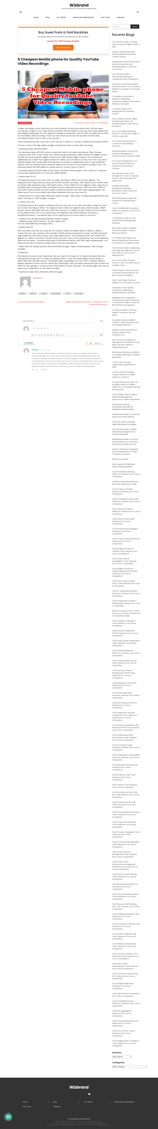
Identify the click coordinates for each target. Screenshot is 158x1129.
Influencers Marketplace (83, 17)
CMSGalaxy (71, 1121)
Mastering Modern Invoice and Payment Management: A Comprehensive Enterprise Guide (126, 153)
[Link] (56, 335)
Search (134, 26)
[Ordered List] (44, 335)
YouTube (78, 293)
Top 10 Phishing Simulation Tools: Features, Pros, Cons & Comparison (125, 916)
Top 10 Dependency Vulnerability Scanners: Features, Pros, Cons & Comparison (126, 757)
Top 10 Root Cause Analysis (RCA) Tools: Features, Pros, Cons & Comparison (126, 583)
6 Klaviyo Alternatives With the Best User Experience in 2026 (125, 482)
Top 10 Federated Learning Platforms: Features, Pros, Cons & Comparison (126, 474)
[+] (63, 335)
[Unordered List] (47, 335)
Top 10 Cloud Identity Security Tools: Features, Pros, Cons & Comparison (124, 663)
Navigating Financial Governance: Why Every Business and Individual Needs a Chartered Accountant (126, 65)
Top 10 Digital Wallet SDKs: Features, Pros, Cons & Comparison (123, 986)
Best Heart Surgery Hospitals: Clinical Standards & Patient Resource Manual (124, 230)
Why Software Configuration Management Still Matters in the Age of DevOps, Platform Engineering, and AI (125, 344)
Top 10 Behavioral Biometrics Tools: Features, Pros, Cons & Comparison (124, 946)
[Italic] (35, 335)
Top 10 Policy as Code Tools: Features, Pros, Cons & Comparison (123, 777)
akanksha (104, 123)
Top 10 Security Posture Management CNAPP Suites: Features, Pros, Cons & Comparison (124, 674)
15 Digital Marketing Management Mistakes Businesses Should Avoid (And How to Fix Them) (124, 189)
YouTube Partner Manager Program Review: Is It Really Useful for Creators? (123, 374)
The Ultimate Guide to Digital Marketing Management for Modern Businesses (124, 431)
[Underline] (38, 335)
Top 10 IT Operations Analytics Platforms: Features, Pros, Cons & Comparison (126, 593)
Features (120, 17)
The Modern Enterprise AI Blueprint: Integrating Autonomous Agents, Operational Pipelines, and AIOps (126, 100)
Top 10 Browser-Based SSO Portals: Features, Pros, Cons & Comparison (125, 633)
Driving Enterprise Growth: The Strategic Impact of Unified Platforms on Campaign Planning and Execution (126, 386)
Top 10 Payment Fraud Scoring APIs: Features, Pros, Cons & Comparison (125, 976)
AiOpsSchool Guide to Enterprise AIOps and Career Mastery (126, 415)
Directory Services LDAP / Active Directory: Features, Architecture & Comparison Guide (126, 613)
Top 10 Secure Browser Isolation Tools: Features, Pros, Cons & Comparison (125, 896)
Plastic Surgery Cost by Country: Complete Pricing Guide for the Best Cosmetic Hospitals (125, 272)
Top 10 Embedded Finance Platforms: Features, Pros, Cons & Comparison (126, 1003)
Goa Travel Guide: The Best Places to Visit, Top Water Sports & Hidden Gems (126, 262)
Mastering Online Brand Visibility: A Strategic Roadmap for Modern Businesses (126, 354)
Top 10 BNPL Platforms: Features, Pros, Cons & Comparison (125, 994)
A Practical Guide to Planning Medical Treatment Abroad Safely (124, 312)
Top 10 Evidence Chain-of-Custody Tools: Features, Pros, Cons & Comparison (124, 551)
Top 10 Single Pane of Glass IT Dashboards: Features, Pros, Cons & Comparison (126, 603)
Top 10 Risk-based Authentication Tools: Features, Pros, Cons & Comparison (125, 966)
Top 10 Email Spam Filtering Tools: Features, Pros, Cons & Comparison (126, 926)
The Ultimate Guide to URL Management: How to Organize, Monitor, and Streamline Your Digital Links (125, 177)
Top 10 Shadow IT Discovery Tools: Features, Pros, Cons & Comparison (124, 623)
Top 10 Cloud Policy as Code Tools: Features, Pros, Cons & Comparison (124, 804)
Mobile (22, 293)
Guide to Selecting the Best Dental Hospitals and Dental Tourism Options (124, 54)
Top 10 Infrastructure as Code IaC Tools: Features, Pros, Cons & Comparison (125, 794)
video (68, 293)
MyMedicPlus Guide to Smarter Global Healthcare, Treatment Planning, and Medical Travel (125, 441)
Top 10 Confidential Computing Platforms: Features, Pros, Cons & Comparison (126, 210)
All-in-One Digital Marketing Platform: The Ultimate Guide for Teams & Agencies (126, 133)
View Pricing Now (63, 47)
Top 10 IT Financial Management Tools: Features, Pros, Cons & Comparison (125, 844)
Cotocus (79, 1125)
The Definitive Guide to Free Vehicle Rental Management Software (124, 220)
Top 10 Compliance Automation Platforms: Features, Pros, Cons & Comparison (126, 501)
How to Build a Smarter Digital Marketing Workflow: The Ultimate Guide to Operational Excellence (125, 122)
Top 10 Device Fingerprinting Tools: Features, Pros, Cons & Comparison (124, 936)
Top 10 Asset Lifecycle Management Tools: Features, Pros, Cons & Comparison (124, 854)
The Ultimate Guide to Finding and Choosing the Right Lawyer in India (126, 44)
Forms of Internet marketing (32, 302)
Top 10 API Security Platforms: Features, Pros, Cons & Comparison (124, 705)
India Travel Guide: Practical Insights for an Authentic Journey (126, 281)
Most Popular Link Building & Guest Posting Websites (123, 465)
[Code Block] (53, 335)
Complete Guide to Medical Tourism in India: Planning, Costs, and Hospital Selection (125, 322)
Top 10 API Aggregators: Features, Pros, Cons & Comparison (122, 1013)
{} (60, 335)
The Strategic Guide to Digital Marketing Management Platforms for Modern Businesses (126, 397)
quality (43, 293)
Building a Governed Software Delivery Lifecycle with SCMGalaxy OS (124, 332)
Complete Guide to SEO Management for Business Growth (123, 111)
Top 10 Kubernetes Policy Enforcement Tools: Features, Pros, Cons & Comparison (124, 737)
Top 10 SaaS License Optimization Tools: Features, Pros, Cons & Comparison (126, 643)
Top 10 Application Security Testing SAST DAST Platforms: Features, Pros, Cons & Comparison (124, 716)
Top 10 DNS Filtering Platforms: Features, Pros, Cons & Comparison (125, 886)
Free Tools (105, 17)
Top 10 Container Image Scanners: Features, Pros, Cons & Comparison (126, 747)
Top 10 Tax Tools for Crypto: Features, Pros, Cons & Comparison (124, 1033)
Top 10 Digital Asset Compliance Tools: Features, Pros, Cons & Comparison (125, 1043)
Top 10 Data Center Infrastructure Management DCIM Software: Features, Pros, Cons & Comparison (125, 865)
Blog (48, 17)
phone (33, 293)
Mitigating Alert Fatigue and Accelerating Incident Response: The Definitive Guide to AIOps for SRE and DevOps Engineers (126, 301)
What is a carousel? (120, 459)
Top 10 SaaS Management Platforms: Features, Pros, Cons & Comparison (126, 653)
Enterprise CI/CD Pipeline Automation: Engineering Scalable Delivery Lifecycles (123, 290)
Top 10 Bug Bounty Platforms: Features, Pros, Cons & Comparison (124, 685)
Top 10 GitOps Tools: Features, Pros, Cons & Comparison (124, 786)
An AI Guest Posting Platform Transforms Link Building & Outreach (124, 143)
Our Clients (61, 17)
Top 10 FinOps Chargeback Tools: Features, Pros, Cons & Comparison (126, 834)
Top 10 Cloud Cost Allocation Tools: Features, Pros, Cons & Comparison (124, 824)
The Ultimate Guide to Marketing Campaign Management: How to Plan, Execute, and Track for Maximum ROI (126, 252)
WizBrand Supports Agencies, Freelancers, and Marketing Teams (124, 200)
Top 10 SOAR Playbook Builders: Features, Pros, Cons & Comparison (125, 531)
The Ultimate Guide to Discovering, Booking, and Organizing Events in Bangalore (125, 76)
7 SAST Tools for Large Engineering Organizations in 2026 (124, 364)
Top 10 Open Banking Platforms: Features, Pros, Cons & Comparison (125, 1023)
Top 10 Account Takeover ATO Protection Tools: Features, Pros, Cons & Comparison (125, 956)
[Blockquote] (50, 335)
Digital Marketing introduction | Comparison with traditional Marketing (86, 303)
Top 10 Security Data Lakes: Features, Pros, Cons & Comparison (123, 521)
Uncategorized (25, 123)
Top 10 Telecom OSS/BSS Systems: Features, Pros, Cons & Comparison (125, 491)
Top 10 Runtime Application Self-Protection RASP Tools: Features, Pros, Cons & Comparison (126, 727)
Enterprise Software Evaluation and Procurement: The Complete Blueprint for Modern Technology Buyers (126, 88)
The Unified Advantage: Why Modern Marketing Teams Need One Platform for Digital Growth (125, 240)
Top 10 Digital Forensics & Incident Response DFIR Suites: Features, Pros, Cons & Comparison (125, 572)
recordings (56, 293)
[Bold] (32, 335)
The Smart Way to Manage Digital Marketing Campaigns (124, 423)
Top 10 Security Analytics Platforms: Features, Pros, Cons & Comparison (126, 511)
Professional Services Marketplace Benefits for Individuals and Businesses (123, 407)
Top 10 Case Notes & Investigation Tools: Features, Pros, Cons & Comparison (124, 561)
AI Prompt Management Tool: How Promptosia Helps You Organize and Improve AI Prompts (124, 165)
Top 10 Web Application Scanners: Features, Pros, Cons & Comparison (126, 695)
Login (101, 321)
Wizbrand (79, 5)
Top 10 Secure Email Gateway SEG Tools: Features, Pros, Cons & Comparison (126, 906)
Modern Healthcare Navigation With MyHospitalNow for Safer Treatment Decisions (125, 451)
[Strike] (41, 335)
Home (36, 17)
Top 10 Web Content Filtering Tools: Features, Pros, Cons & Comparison (124, 876)
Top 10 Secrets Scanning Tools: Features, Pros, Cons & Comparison (125, 767)
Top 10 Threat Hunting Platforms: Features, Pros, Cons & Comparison (126, 541)
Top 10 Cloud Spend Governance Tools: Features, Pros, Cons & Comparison (126, 814)
